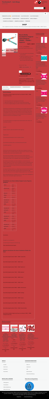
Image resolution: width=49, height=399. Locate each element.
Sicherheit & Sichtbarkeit (8, 21)
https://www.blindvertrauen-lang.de (9, 245)
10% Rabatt (16, 26)
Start (3, 26)
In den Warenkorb (24, 73)
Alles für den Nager (34, 16)
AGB (27, 369)
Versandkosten (26, 46)
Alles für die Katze (25, 16)
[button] (16, 35)
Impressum (28, 366)
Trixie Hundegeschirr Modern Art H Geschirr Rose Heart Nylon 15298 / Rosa (22, 336)
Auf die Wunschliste (22, 76)
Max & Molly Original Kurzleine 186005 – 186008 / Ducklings (13, 292)
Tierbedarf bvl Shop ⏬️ (6, 16)
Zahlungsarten (6, 382)
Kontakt (4, 364)
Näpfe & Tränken (33, 18)
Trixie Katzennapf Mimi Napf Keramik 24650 (14, 335)
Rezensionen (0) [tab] (6, 89)
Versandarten (5, 235)
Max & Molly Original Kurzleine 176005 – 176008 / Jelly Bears (13, 272)
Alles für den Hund (16, 16)
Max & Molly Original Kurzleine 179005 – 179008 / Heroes (13, 282)
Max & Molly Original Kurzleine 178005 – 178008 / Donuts (13, 277)
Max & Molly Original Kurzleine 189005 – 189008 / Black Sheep (14, 302)
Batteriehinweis (29, 371)
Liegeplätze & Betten (24, 18)
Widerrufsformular (6, 389)
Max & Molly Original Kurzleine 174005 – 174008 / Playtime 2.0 (14, 267)
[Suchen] (44, 8)
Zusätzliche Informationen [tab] (15, 87)
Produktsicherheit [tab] (26, 87)
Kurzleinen (24, 80)
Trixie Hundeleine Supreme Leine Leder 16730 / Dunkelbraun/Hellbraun (32, 336)
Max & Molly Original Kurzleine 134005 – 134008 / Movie (13, 261)
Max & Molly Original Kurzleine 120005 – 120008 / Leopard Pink (14, 256)
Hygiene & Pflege (15, 18)
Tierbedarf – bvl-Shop (11, 2)
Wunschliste (5, 371)
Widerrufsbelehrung (7, 387)
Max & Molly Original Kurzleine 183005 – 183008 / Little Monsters (14, 287)
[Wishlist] (35, 2)
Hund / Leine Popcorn (28, 81)
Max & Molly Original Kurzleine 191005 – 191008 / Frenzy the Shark (15, 308)
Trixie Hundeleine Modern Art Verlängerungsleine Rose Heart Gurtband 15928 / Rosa (6, 337)
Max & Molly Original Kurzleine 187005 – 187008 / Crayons (13, 297)
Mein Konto (5, 366)
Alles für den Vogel (7, 18)
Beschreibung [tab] (5, 87)
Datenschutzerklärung (30, 373)
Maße (21, 67)
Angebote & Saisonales (19, 21)
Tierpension (27, 21)
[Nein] (47, 395)
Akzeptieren (19, 396)
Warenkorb (5, 369)
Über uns (28, 364)
